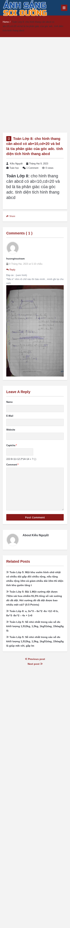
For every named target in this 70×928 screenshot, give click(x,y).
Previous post (36, 659)
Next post (34, 663)
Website (10, 429)
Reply (12, 269)
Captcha (11, 445)
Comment (12, 464)
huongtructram (15, 258)
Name (9, 402)
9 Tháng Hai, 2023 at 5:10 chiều (25, 264)
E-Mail (9, 415)
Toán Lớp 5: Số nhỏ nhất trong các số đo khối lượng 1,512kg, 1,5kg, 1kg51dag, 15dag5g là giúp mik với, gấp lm (35, 641)
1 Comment (32, 168)
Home (6, 22)
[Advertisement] (35, 85)
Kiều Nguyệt (16, 163)
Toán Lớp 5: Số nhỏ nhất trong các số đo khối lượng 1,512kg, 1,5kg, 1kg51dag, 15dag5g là (35, 626)
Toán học (14, 168)
